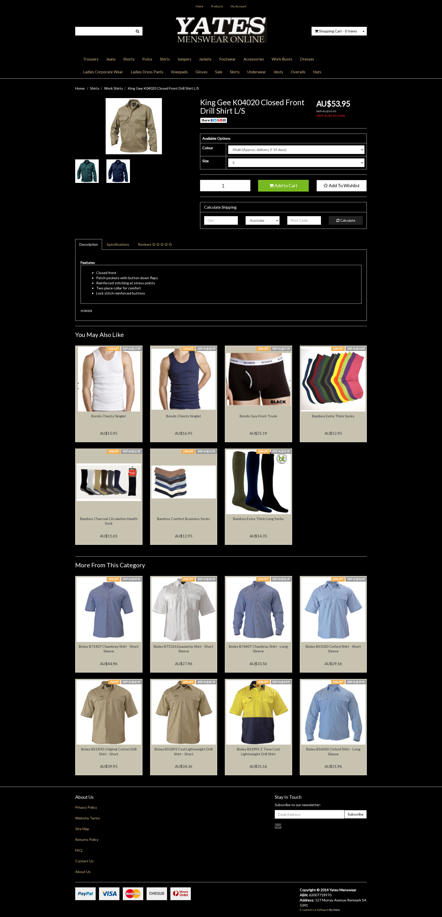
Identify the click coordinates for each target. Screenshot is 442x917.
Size (205, 161)
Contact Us (84, 861)
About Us (83, 871)
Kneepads (179, 71)
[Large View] (87, 171)
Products (217, 6)
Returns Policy (86, 839)
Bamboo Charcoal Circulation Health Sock (109, 520)
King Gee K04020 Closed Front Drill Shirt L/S (163, 88)
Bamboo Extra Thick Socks (333, 416)
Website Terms (87, 818)
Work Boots (282, 59)
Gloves (201, 71)
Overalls (298, 71)
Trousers (90, 59)
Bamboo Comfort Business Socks (183, 518)
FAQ (78, 850)
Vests (278, 71)
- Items (338, 31)
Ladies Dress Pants (147, 71)
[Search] (137, 31)
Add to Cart (285, 185)
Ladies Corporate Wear (103, 71)
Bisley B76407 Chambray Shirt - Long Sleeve (258, 648)
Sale (218, 71)
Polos (147, 59)
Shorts (129, 59)
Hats (317, 71)
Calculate (347, 220)
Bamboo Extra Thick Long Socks (258, 518)
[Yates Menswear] (221, 29)
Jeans (111, 59)
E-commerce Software (314, 909)
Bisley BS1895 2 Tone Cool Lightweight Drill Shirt (258, 751)
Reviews (145, 244)
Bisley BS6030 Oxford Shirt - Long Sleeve (333, 751)
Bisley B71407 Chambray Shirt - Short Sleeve (109, 648)
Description (88, 244)
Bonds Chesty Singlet (108, 416)
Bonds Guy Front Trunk (258, 416)
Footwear (227, 59)
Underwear (256, 71)
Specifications (118, 244)
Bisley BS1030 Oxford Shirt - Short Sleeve (333, 648)
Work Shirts (113, 88)
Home (199, 6)
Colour (207, 148)
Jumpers (184, 59)
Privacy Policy (86, 807)
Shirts (165, 59)
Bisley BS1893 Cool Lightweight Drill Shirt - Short (183, 751)
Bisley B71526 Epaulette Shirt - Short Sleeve (183, 648)
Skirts (235, 71)
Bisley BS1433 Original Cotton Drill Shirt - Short (109, 751)
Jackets (205, 59)
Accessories (254, 59)
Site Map (82, 829)
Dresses (307, 59)
